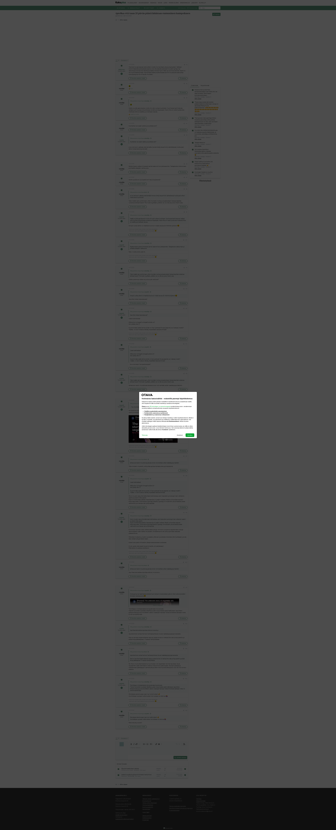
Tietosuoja (145, 435)
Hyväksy (189, 435)
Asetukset (180, 435)
